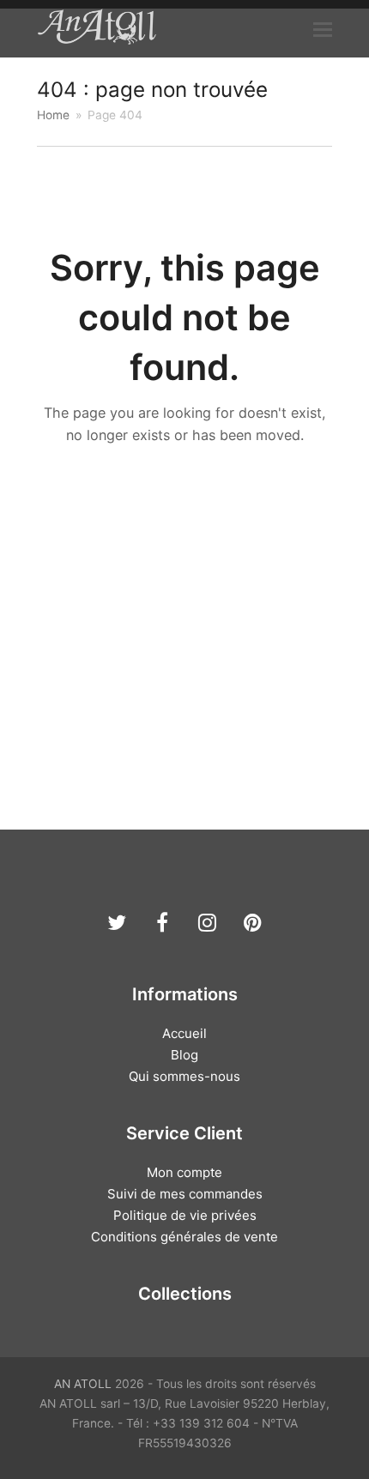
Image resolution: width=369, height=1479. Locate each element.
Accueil (184, 1033)
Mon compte (184, 1172)
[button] (322, 29)
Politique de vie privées (185, 1215)
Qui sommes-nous (184, 1076)
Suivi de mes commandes (185, 1194)
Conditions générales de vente (184, 1236)
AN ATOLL (83, 1384)
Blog (184, 1055)
